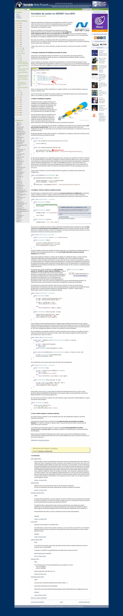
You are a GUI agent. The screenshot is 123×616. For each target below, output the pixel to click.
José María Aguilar (36, 493)
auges (17, 136)
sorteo (17, 199)
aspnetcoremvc (20, 133)
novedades (19, 185)
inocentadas (19, 172)
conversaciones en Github (45, 391)
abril (18, 90)
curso (17, 155)
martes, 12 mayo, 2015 (40, 480)
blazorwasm (19, 142)
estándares (19, 161)
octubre (19, 51)
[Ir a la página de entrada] (31, 4)
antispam (18, 128)
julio (18, 55)
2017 (18, 42)
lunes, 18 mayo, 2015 (40, 537)
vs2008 (18, 217)
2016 (18, 44)
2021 (18, 34)
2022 (18, 31)
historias (18, 169)
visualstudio (19, 215)
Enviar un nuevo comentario (39, 598)
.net (17, 122)
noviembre (20, 50)
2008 (18, 110)
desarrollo (18, 157)
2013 (18, 100)
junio (18, 57)
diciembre (20, 48)
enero (19, 96)
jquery (17, 175)
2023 (18, 29)
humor (18, 170)
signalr (18, 196)
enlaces (18, 160)
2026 (18, 23)
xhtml (17, 221)
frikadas (18, 164)
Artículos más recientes (37, 602)
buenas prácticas (20, 145)
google (18, 166)
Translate (105, 9)
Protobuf (62, 393)
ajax (17, 125)
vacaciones (19, 208)
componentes (19, 149)
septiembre (20, 53)
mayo (18, 58)
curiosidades (19, 154)
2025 (18, 25)
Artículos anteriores (84, 602)
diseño (18, 158)
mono (17, 178)
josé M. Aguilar (35, 539)
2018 (18, 40)
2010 (18, 106)
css (17, 152)
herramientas (19, 167)
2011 (18, 104)
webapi (18, 220)
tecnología (18, 205)
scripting (18, 193)
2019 (18, 38)
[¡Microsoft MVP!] (99, 6)
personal (18, 188)
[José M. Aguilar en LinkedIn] (104, 38)
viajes (17, 214)
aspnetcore (19, 131)
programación (19, 190)
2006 (18, 115)
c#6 (17, 148)
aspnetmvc (19, 134)
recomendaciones (20, 191)
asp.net (18, 130)
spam (17, 200)
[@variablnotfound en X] (101, 38)
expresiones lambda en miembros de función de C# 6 (46, 231)
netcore (18, 182)
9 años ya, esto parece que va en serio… (23, 69)
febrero (19, 94)
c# (17, 146)
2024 (18, 27)
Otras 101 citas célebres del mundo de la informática (102, 61)
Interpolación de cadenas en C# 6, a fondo (22, 84)
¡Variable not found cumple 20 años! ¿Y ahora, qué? (103, 85)
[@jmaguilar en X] (98, 38)
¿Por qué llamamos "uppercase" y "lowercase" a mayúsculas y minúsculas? (102, 116)
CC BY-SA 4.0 (80, 606)
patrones (18, 187)
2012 (18, 102)
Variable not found (44, 440)
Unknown (33, 559)
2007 (18, 112)
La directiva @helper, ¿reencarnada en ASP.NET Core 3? (103, 53)
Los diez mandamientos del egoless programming (23, 62)
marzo (19, 92)
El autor (82, 3)
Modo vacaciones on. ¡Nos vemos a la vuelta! (103, 93)
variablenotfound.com (21, 211)
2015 (18, 46)
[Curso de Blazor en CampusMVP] (100, 31)
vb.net (17, 212)
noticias (18, 184)
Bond (67, 393)
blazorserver (19, 140)
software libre (19, 197)
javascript (18, 173)
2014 (18, 98)
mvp (17, 179)
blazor (17, 139)
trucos (17, 206)
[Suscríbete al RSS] (95, 38)
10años (18, 124)
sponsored (18, 202)
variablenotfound (20, 209)
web (17, 218)
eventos (18, 163)
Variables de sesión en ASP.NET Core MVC (23, 76)
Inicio (76, 3)
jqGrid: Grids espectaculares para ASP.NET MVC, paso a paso (102, 77)
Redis (41, 531)
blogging (18, 143)
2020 (18, 36)
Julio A (32, 522)
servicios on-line (20, 194)
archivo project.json (67, 63)
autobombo (19, 137)
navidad (18, 181)
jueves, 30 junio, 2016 (40, 574)
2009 (18, 108)
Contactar (88, 3)
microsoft (18, 176)
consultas (18, 151)
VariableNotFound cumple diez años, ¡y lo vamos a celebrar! (103, 69)
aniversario (19, 127)
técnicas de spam (20, 203)
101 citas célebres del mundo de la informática (102, 100)
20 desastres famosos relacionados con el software (103, 108)
